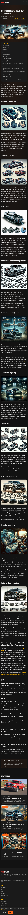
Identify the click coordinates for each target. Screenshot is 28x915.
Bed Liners (5, 49)
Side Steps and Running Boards (9, 51)
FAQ (3, 66)
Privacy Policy (4, 905)
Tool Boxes (5, 56)
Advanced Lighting (6, 54)
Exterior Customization (7, 61)
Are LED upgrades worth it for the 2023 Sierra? (13, 79)
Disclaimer (3, 901)
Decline (4, 912)
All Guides (3, 887)
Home (2, 8)
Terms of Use (4, 903)
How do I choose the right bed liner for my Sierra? (13, 78)
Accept (10, 912)
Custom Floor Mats (7, 45)
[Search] (22, 2)
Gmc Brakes (7, 8)
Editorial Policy (4, 895)
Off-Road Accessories (7, 58)
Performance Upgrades (7, 52)
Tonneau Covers (6, 47)
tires (24, 361)
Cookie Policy (4, 909)
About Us (3, 889)
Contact (3, 893)
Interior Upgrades (6, 60)
